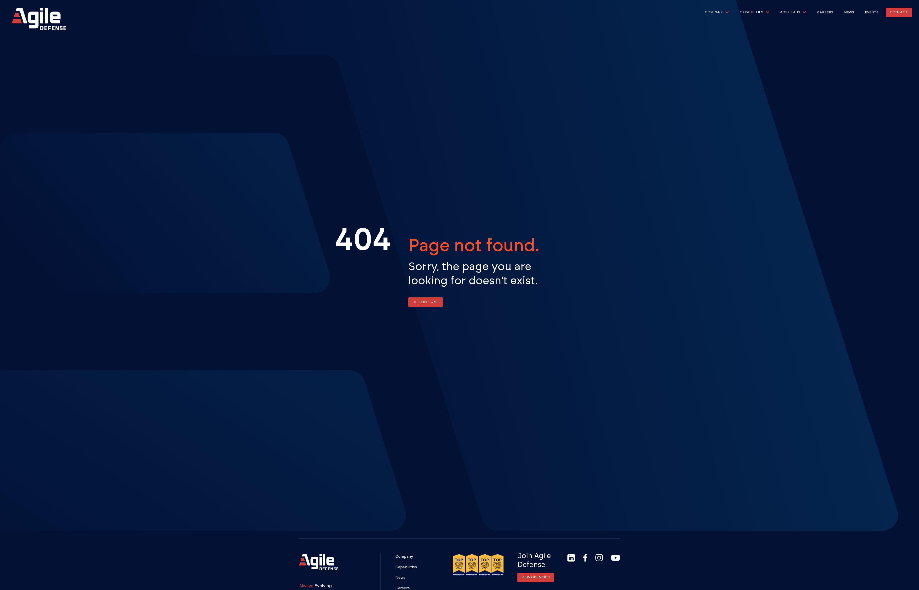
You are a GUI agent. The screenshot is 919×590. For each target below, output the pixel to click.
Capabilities (406, 567)
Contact (899, 12)
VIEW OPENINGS (535, 577)
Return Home (425, 302)
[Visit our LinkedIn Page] (571, 558)
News (849, 12)
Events (872, 12)
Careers (825, 12)
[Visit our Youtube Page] (615, 558)
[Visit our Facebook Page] (585, 558)
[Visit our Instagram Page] (599, 558)
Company (404, 556)
